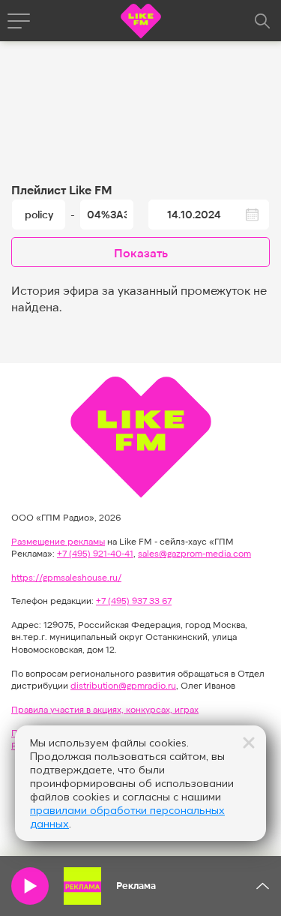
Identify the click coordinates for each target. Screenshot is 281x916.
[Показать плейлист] (262, 886)
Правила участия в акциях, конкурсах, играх (105, 709)
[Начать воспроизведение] (30, 886)
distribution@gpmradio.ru (123, 685)
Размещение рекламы (58, 541)
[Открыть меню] (18, 21)
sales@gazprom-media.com (194, 553)
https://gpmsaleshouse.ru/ (66, 577)
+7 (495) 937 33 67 (134, 600)
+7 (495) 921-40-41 (95, 553)
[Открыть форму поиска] (262, 21)
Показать (141, 252)
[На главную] (141, 23)
